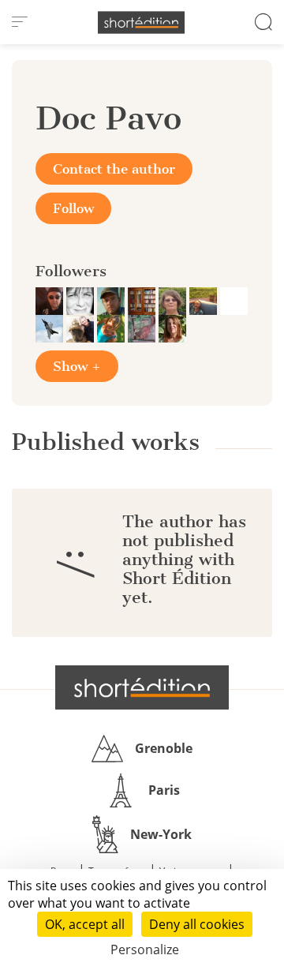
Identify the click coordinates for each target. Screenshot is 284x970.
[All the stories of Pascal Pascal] (51, 327)
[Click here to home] (142, 687)
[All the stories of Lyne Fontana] (172, 327)
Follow (73, 208)
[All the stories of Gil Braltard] (81, 327)
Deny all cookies (197, 924)
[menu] (19, 22)
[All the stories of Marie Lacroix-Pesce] (143, 327)
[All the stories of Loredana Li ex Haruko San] (81, 300)
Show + (77, 366)
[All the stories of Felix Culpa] (51, 300)
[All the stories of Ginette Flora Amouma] (143, 300)
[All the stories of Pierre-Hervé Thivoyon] (204, 300)
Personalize (144, 949)
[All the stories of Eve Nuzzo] (234, 300)
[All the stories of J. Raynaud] (112, 300)
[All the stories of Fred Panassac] (174, 300)
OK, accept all (85, 924)
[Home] (141, 22)
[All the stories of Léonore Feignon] (112, 327)
